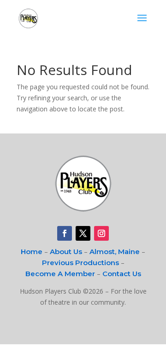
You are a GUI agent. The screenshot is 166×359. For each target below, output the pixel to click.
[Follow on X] (83, 233)
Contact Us (121, 273)
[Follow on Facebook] (64, 233)
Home (31, 251)
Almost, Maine (114, 251)
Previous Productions (80, 262)
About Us (66, 251)
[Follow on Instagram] (101, 233)
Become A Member (60, 273)
